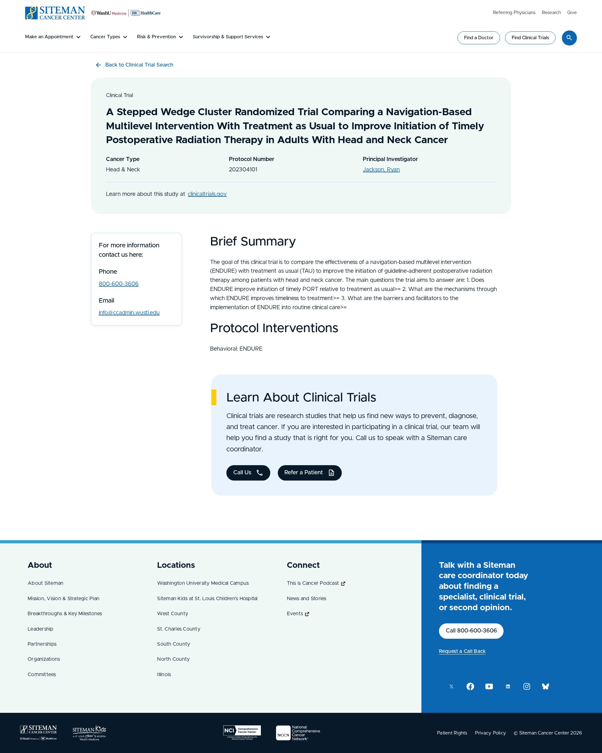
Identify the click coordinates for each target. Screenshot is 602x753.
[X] (451, 686)
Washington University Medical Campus (203, 583)
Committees (42, 674)
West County (172, 613)
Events (295, 613)
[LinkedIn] (507, 686)
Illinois (164, 674)
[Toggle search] (569, 37)
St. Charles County (178, 629)
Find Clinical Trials (530, 37)
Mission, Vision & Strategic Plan (63, 598)
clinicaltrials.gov (207, 194)
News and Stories (306, 598)
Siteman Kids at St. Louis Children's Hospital (207, 598)
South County (173, 644)
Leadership (41, 629)
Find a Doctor (479, 37)
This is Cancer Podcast (313, 583)
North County (173, 659)
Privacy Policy (490, 733)
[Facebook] (470, 686)
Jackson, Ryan (381, 170)
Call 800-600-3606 (471, 631)
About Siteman (45, 583)
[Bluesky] (545, 686)
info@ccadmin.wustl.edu (129, 313)
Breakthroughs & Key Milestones (65, 613)
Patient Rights (452, 733)
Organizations (44, 659)
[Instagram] (526, 686)
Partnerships (42, 644)
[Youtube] (489, 686)
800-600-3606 (119, 284)
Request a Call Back (462, 651)
